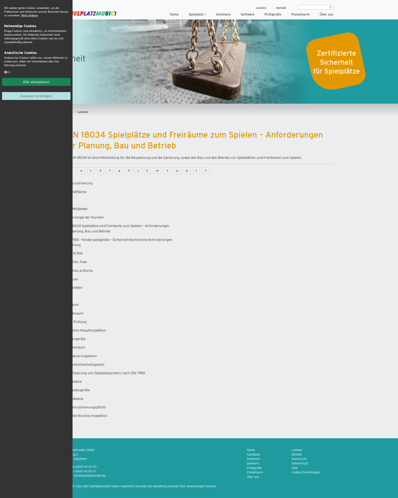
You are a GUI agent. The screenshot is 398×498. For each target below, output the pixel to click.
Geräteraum (74, 313)
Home (174, 14)
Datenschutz (300, 463)
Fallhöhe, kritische (79, 270)
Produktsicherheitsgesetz (84, 364)
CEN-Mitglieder (76, 209)
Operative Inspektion (81, 356)
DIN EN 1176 (74, 253)
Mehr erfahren (29, 15)
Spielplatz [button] (196, 14)
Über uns (326, 14)
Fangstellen (74, 287)
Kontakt (281, 8)
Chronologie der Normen (84, 217)
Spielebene (73, 381)
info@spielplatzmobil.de (90, 475)
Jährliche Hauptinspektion (85, 330)
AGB (294, 468)
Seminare (223, 14)
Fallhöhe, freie (76, 262)
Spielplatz (253, 454)
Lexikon (261, 8)
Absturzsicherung (78, 183)
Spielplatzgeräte (77, 390)
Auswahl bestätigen (36, 96)
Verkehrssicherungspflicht (85, 407)
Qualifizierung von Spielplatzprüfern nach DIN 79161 (105, 373)
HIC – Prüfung (75, 322)
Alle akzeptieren (36, 82)
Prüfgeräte (273, 14)
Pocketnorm (300, 14)
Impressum (299, 458)
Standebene (74, 399)
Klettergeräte (75, 339)
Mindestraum (75, 347)
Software (248, 14)
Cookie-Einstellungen (306, 472)
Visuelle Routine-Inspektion (86, 416)
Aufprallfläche (75, 192)
